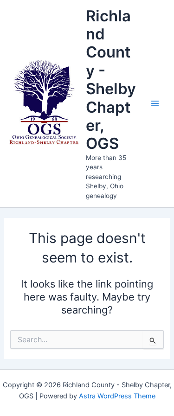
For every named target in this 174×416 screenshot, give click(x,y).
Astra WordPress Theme (117, 396)
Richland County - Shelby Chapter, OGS (111, 79)
